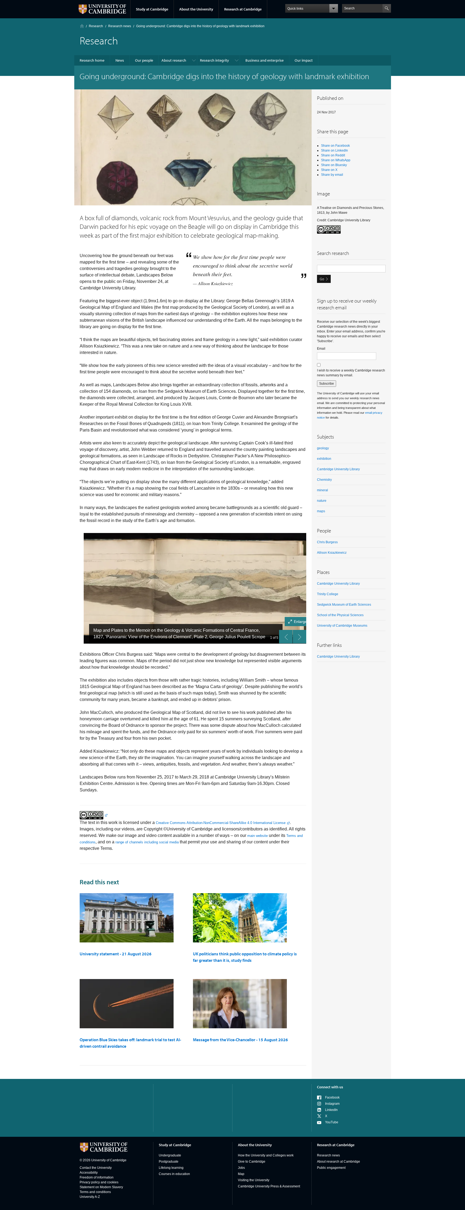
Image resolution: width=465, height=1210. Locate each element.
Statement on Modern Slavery (101, 1187)
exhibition (324, 459)
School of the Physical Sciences (340, 615)
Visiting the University (253, 1180)
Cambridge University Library (338, 469)
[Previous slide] (286, 636)
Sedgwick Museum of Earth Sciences (344, 604)
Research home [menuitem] (92, 60)
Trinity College (327, 594)
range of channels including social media (147, 842)
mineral (322, 490)
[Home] (82, 26)
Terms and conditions (95, 1192)
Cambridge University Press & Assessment (269, 1186)
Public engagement (331, 1168)
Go (322, 278)
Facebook (332, 1097)
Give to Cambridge (251, 1161)
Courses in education (174, 1174)
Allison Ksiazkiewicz (332, 553)
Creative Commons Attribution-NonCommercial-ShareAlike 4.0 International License (221, 823)
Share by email (332, 175)
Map (241, 1174)
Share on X (329, 170)
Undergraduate (170, 1155)
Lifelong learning (171, 1168)
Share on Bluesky (334, 165)
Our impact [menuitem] (304, 60)
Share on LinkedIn (334, 150)
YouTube (331, 1122)
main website (257, 836)
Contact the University (96, 1168)
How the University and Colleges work (266, 1155)
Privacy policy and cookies (99, 1182)
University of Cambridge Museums (342, 625)
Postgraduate (168, 1161)
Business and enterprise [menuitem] (264, 60)
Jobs (241, 1168)
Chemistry (324, 480)
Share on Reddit (333, 155)
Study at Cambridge (152, 9)
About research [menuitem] (173, 60)
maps (321, 511)
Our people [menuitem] (144, 60)
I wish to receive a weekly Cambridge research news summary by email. (351, 373)
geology (323, 448)
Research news (328, 1155)
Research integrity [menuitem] (214, 60)
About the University (196, 9)
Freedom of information (97, 1177)
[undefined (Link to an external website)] (93, 815)
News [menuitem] (119, 60)
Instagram (332, 1104)
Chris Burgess (327, 542)
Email (321, 348)
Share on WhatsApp (335, 160)
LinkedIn (331, 1110)
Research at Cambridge (243, 9)
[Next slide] (299, 636)
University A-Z (90, 1197)
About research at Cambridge (338, 1161)
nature (321, 501)
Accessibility (89, 1172)
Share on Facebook (335, 146)
